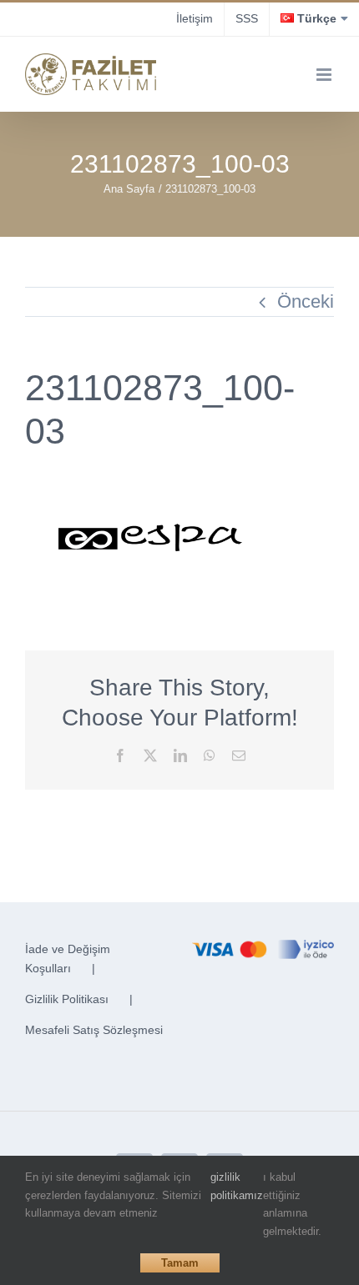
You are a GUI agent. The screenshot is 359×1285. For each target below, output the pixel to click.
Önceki (305, 301)
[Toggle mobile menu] (325, 74)
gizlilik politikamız (236, 1186)
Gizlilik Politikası (67, 999)
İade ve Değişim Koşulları (67, 959)
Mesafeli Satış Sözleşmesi (94, 1030)
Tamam (180, 1263)
